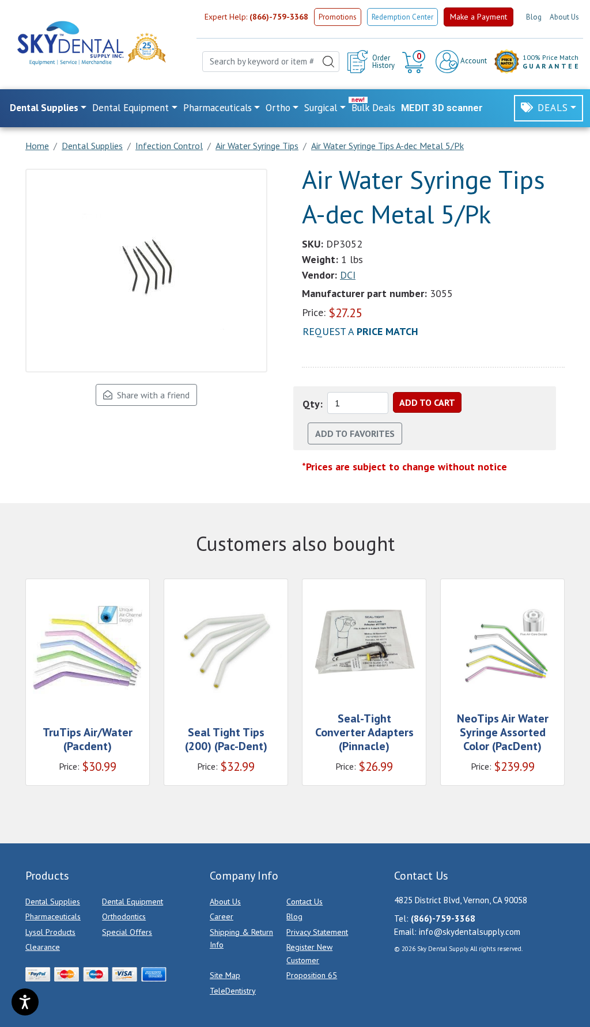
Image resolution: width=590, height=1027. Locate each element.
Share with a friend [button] (151, 395)
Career (221, 916)
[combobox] (270, 62)
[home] (70, 43)
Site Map (225, 975)
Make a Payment (478, 17)
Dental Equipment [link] (130, 107)
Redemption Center (402, 17)
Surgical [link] (320, 107)
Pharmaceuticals (53, 916)
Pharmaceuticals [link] (217, 107)
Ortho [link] (278, 107)
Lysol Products (50, 932)
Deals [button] (553, 107)
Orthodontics (124, 916)
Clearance (42, 947)
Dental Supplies (52, 901)
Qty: (312, 403)
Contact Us (304, 901)
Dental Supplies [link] (44, 107)
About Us (564, 17)
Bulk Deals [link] (373, 107)
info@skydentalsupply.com (469, 931)
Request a (360, 331)
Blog (534, 17)
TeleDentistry (233, 991)
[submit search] (328, 62)
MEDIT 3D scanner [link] (442, 107)
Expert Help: (256, 17)
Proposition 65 (311, 975)
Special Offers (127, 932)
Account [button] (473, 61)
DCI (347, 275)
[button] (415, 61)
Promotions (338, 17)
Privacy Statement (317, 932)
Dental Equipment (132, 901)
